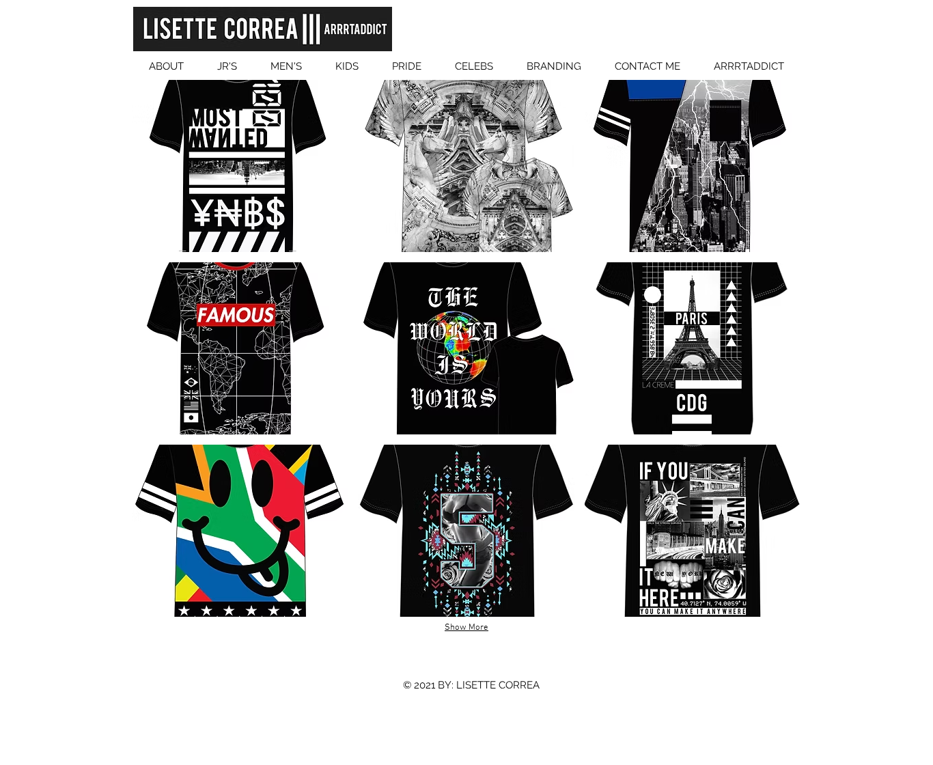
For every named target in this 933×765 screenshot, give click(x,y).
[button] (240, 166)
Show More (466, 627)
